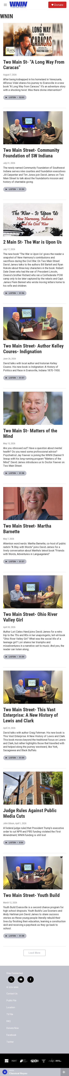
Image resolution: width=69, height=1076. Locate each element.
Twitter (10, 1042)
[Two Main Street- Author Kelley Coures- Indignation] (33, 323)
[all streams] (64, 1072)
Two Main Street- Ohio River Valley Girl (30, 617)
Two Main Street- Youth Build (31, 895)
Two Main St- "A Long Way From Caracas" (33, 64)
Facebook (11, 1035)
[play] (5, 1072)
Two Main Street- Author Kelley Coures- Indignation (33, 348)
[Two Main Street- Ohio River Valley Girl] (33, 591)
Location (10, 1007)
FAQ (8, 1021)
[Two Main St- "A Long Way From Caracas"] (33, 39)
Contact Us (11, 993)
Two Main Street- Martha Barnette (27, 528)
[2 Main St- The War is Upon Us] (33, 219)
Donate (58, 4)
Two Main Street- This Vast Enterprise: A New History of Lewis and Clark (30, 715)
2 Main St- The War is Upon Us (32, 242)
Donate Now (12, 1028)
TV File (9, 1014)
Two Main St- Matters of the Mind (30, 433)
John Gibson (8, 823)
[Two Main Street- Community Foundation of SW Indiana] (33, 127)
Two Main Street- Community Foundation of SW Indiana (31, 153)
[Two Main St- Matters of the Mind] (33, 408)
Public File (11, 1000)
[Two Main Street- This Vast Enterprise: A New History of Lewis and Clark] (33, 687)
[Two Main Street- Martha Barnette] (33, 503)
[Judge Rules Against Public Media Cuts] (33, 788)
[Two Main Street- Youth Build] (33, 872)
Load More (34, 952)
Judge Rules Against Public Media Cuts (30, 813)
